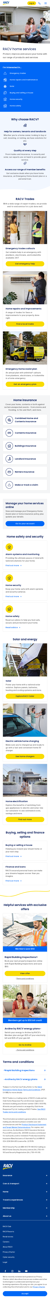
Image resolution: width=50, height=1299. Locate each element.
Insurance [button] (7, 1175)
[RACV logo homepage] (6, 3)
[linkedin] (19, 1271)
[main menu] (45, 3)
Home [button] (5, 1191)
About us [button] (7, 1216)
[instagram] (12, 1271)
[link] (10, 1167)
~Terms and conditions (25, 1050)
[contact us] (39, 3)
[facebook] (5, 1271)
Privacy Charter (39, 1287)
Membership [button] (9, 1208)
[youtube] (26, 1271)
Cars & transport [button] (11, 1183)
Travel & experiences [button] (13, 1199)
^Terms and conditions (25, 979)
